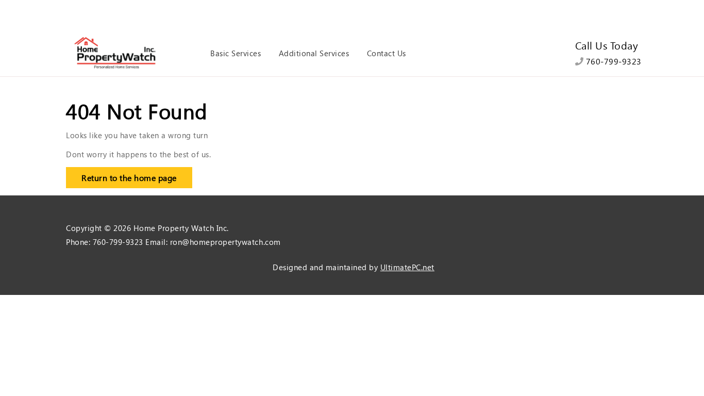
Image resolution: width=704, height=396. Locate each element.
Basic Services (235, 53)
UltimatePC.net (407, 267)
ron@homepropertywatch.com (225, 242)
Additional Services (314, 53)
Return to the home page (121, 175)
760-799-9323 (612, 61)
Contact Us (386, 53)
